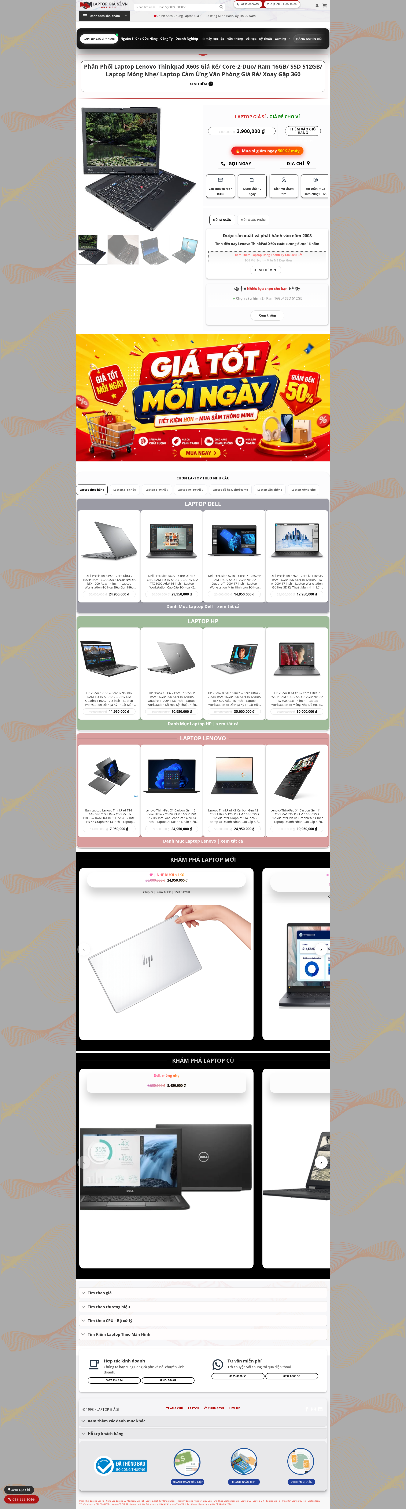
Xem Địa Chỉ (20, 1490)
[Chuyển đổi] (83, 1293)
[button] (317, 5)
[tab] (222, 220)
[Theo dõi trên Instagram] (313, 1409)
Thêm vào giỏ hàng (302, 131)
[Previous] (84, 169)
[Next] (193, 169)
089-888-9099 (23, 1499)
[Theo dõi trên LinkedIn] (320, 1409)
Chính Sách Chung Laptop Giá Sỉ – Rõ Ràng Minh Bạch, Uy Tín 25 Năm (206, 16)
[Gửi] (221, 7)
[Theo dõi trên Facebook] (306, 1409)
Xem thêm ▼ (265, 270)
